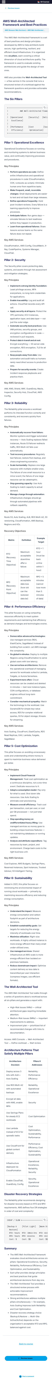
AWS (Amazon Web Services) (15, 30)
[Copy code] (45, 107)
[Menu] (3, 2)
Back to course (26, 1344)
